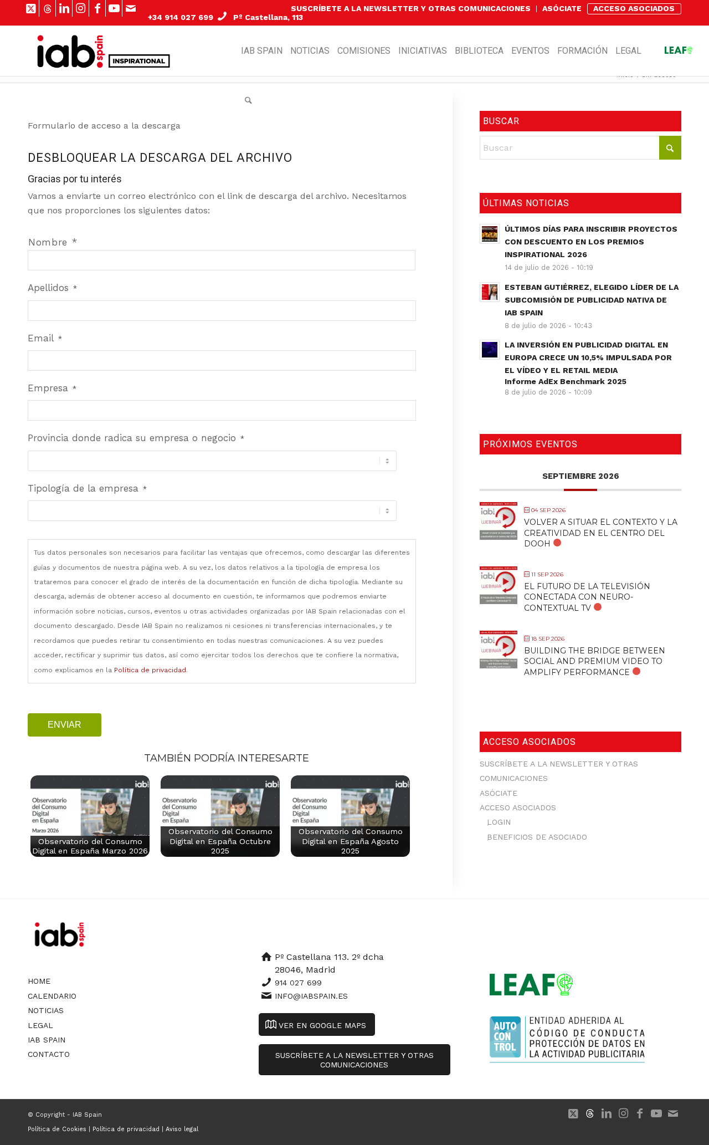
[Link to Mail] (130, 8)
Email (45, 338)
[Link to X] (31, 8)
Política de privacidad (150, 670)
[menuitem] (411, 9)
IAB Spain (46, 1039)
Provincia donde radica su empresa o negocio (136, 437)
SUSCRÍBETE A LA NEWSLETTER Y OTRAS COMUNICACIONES (411, 8)
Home (39, 981)
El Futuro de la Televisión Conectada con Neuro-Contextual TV (587, 596)
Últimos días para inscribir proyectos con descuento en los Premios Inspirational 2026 (591, 241)
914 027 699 (298, 982)
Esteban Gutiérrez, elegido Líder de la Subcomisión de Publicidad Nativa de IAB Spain (592, 300)
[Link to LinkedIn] (64, 8)
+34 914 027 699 (180, 17)
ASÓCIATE (562, 8)
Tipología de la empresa (87, 488)
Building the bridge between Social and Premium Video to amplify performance (594, 661)
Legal (40, 1025)
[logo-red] (71, 51)
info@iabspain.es (311, 995)
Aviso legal (182, 1129)
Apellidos (52, 287)
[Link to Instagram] (81, 8)
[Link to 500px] (47, 8)
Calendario (52, 995)
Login (499, 821)
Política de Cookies (57, 1129)
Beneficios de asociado (537, 836)
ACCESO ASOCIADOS (634, 8)
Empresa (52, 387)
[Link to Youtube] (114, 8)
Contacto (49, 1054)
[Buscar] (248, 101)
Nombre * (52, 242)
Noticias (46, 1010)
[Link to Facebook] (97, 8)
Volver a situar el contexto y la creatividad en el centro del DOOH (600, 532)
